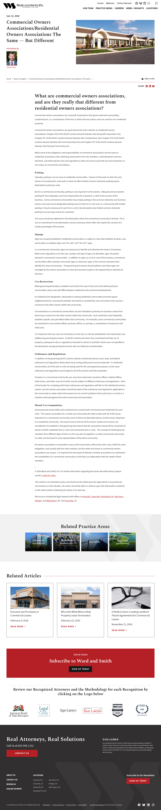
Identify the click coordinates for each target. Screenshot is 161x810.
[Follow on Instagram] (148, 3)
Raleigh (38, 500)
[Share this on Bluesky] (153, 86)
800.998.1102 (26, 746)
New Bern (118, 496)
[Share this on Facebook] (147, 86)
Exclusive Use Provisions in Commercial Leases (24, 614)
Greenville (95, 496)
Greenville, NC (38, 787)
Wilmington (51, 500)
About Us (10, 775)
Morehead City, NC (40, 791)
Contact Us (22, 753)
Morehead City (107, 496)
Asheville (86, 496)
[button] (156, 3)
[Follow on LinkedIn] (144, 3)
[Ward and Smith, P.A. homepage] (23, 6)
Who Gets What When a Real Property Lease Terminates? (76, 614)
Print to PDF (150, 79)
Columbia (69, 500)
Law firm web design (97, 805)
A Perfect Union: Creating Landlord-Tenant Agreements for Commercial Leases (131, 615)
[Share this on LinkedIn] (150, 86)
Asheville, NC (38, 780)
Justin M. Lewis (11, 67)
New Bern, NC (54, 780)
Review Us (11, 784)
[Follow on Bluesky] (140, 3)
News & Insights (20, 79)
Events (100, 3)
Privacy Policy (71, 805)
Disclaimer (46, 805)
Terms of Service (58, 805)
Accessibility (82, 805)
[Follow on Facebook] (136, 3)
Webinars (110, 3)
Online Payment (124, 3)
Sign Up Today (80, 669)
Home (8, 79)
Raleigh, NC (53, 783)
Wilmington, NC (54, 787)
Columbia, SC (38, 783)
